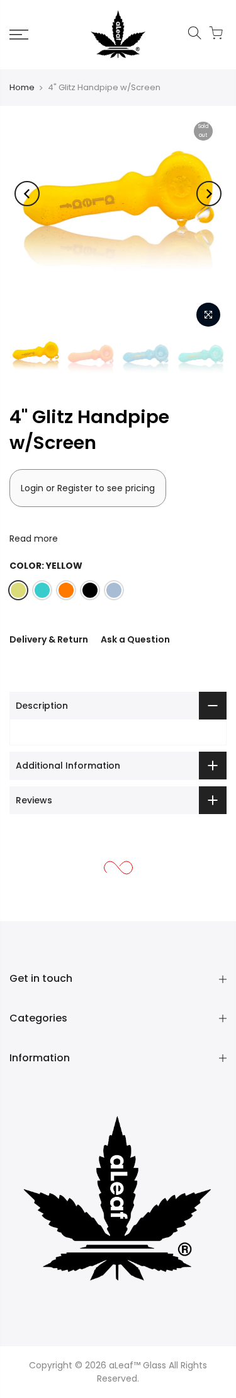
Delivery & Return (48, 639)
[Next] (209, 193)
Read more (33, 538)
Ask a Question (135, 639)
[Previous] (27, 193)
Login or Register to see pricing (88, 488)
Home (22, 87)
